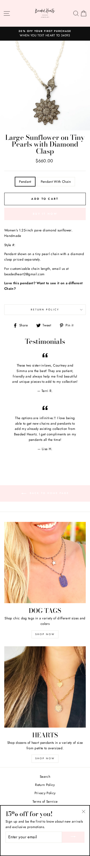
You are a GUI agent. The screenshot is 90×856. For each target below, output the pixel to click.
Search (45, 776)
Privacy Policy (45, 792)
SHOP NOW (45, 634)
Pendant (25, 181)
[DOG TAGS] (45, 562)
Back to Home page (48, 493)
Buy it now (45, 214)
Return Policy (45, 309)
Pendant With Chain (56, 181)
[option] (45, 33)
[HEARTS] (45, 687)
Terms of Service (45, 801)
